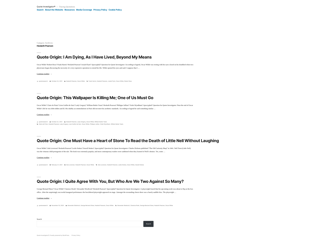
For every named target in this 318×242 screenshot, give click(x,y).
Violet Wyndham (105, 124)
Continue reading (44, 74)
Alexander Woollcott (73, 205)
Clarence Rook (134, 205)
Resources (70, 10)
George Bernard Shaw (87, 205)
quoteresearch (43, 81)
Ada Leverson (70, 165)
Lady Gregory (81, 122)
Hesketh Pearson (71, 81)
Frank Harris (92, 81)
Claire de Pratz (43, 124)
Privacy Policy (100, 10)
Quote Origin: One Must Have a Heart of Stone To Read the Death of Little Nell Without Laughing (128, 140)
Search (40, 10)
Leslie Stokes (122, 165)
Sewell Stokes (139, 165)
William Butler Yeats (101, 122)
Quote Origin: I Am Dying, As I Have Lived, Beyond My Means (94, 57)
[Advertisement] (159, 29)
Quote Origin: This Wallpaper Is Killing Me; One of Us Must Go (95, 97)
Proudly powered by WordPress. (60, 235)
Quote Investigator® (46, 6)
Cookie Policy (115, 10)
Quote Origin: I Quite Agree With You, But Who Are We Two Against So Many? (110, 181)
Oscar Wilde (81, 81)
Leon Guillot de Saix (75, 124)
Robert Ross (128, 81)
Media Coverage (84, 10)
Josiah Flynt (111, 81)
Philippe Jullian (94, 124)
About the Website (54, 10)
